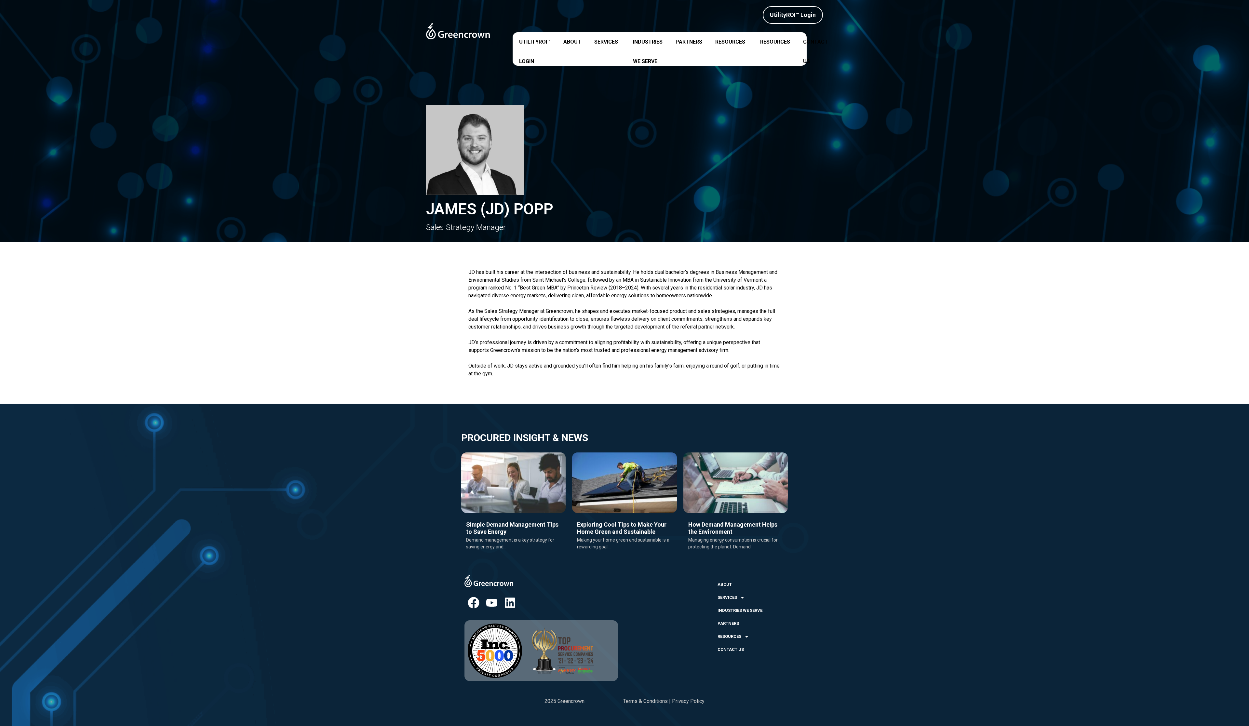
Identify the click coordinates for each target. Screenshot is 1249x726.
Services (606, 42)
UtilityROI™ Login (534, 44)
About (572, 42)
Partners (689, 42)
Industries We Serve (648, 44)
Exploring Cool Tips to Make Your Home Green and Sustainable (621, 528)
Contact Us (815, 44)
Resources (730, 42)
